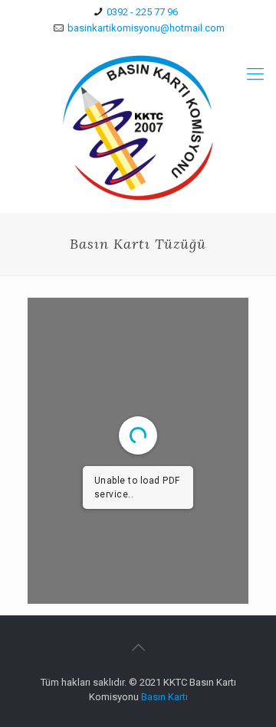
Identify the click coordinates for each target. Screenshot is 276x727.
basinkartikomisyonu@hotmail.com (146, 28)
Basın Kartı (164, 697)
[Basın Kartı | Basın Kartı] (138, 127)
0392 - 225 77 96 (142, 12)
